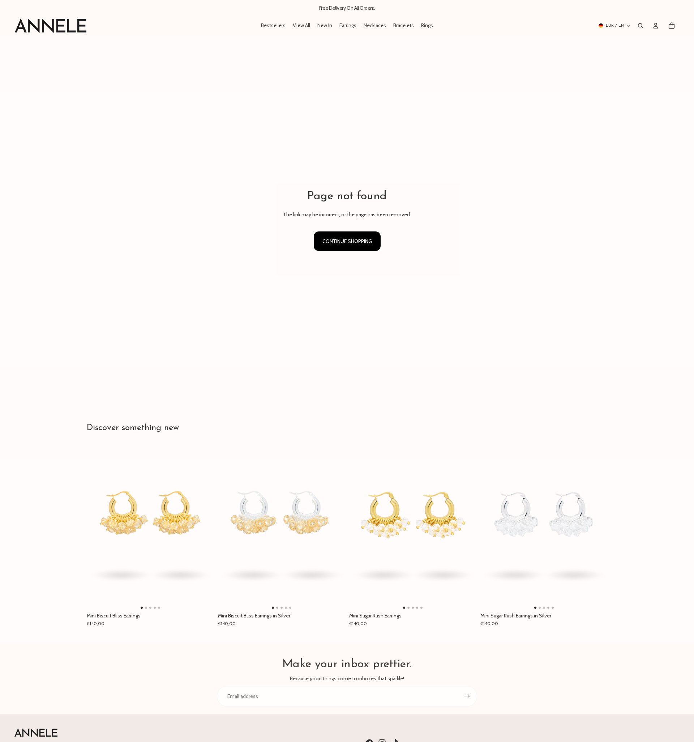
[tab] (142, 608)
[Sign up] (467, 696)
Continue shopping (347, 241)
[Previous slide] (97, 527)
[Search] (640, 26)
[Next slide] (203, 527)
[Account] (656, 26)
